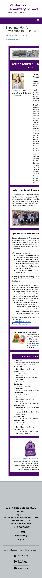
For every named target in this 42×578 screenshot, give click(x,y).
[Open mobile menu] (37, 20)
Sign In (21, 539)
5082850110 (25, 524)
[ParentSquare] (21, 555)
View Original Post (14, 39)
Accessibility (21, 535)
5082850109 (23, 527)
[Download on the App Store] (21, 567)
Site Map (21, 532)
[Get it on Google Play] (21, 561)
